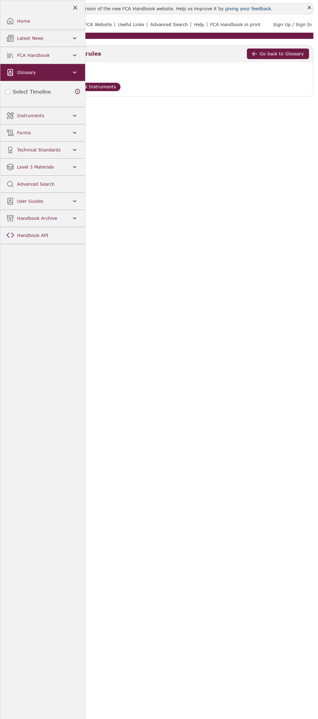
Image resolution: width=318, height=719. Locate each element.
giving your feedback (248, 8)
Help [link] (199, 24)
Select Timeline (32, 92)
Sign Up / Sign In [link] (292, 24)
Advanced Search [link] (169, 24)
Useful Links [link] (131, 24)
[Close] (309, 8)
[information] (77, 91)
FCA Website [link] (98, 24)
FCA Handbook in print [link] (235, 24)
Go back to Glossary (282, 53)
